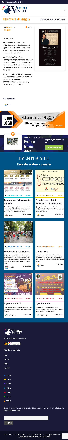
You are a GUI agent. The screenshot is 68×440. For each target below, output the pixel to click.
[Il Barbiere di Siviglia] (50, 48)
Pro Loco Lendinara (58, 314)
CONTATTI (6, 368)
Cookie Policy (16, 350)
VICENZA (9, 397)
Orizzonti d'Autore (42, 251)
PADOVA (9, 384)
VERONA (9, 388)
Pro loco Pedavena (26, 266)
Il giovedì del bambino (43, 303)
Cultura (9, 105)
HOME (5, 355)
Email (5, 414)
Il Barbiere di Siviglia (59, 19)
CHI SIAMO (7, 359)
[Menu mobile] (65, 9)
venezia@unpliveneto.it (34, 436)
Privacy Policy (8, 350)
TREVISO (8, 401)
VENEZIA (9, 379)
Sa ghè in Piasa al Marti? (12, 303)
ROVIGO (9, 392)
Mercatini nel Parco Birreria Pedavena (17, 251)
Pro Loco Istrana (30, 144)
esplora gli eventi (48, 19)
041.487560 (47, 436)
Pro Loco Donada (27, 314)
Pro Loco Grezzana (26, 214)
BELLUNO (9, 375)
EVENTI (6, 364)
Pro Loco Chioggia (58, 214)
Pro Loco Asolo (59, 264)
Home (41, 19)
